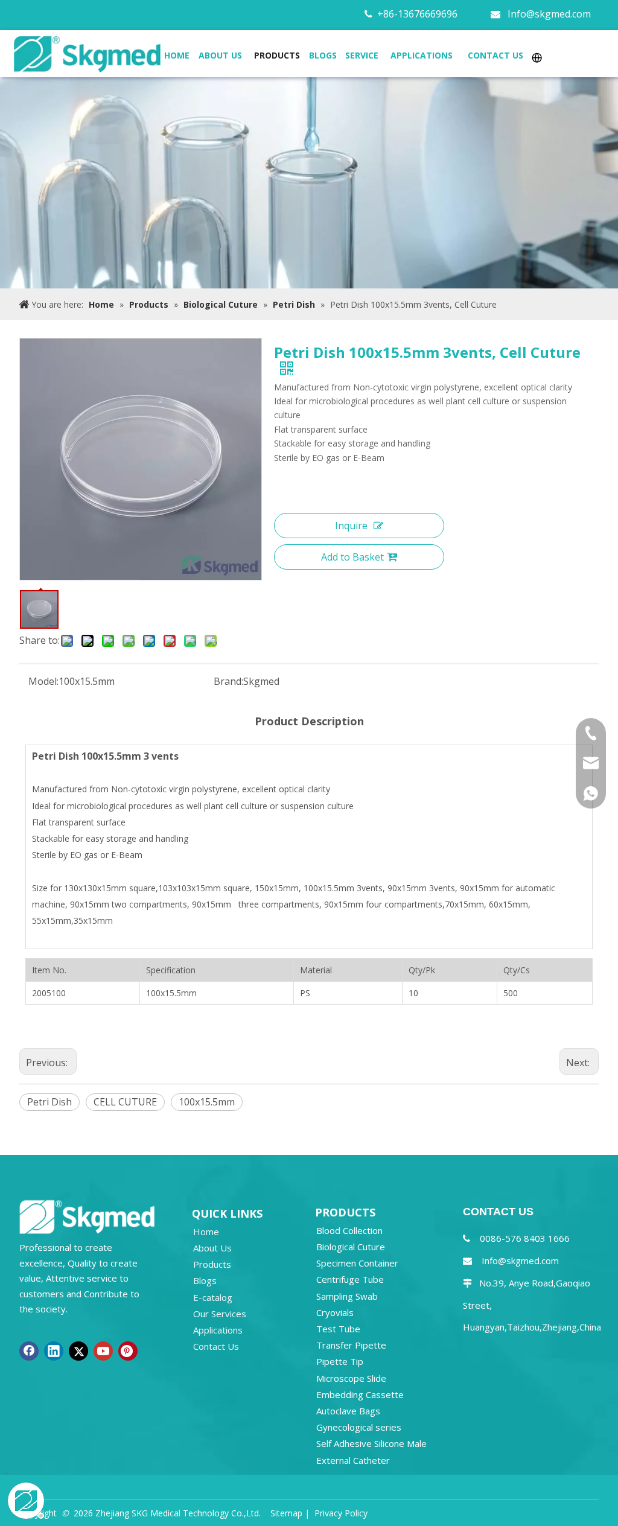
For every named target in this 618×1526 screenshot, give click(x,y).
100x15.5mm (207, 1101)
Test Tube (338, 1329)
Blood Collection (349, 1230)
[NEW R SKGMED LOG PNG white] (87, 1216)
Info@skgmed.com (549, 14)
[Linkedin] (53, 1351)
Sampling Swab (347, 1296)
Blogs (205, 1280)
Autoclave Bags (348, 1411)
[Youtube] (103, 1351)
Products (212, 1264)
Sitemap (286, 1513)
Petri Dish (49, 1101)
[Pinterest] (128, 1351)
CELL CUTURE (125, 1101)
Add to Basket (352, 557)
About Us (212, 1248)
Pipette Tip (339, 1361)
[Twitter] (78, 1351)
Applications (218, 1330)
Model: (43, 681)
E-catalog (212, 1297)
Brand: (228, 681)
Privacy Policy (341, 1513)
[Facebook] (29, 1351)
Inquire (351, 525)
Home (206, 1232)
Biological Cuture (350, 1247)
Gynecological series (358, 1427)
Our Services (219, 1314)
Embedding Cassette (360, 1394)
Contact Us (216, 1346)
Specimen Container (357, 1263)
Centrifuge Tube (350, 1279)
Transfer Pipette (351, 1345)
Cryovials (335, 1312)
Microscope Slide (351, 1378)
